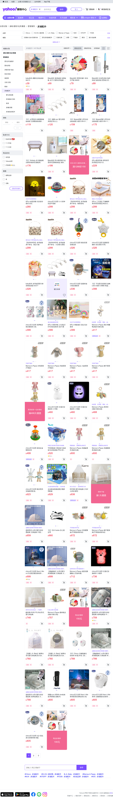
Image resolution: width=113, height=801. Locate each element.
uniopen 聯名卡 (90, 17)
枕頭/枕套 (8, 74)
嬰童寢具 (6, 57)
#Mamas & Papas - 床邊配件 (93, 774)
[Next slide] (43, 63)
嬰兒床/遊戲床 (9, 61)
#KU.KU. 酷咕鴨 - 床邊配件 (51, 774)
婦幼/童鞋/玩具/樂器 (9, 53)
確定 (17, 128)
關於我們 (78, 796)
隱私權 (102, 796)
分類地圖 (110, 796)
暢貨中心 (42, 17)
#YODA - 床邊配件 (64, 776)
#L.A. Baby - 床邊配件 (72, 774)
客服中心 (70, 796)
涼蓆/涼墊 (8, 82)
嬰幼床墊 (7, 65)
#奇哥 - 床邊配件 (97, 776)
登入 (76, 9)
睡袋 (6, 86)
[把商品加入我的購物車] (42, 89)
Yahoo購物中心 (15, 9)
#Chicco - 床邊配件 (32, 774)
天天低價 (63, 17)
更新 (111, 793)
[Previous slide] (26, 63)
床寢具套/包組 (9, 70)
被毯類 (7, 78)
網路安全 (95, 796)
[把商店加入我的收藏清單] (64, 295)
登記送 (31, 17)
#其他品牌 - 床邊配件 (81, 776)
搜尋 (81, 767)
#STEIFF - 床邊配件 (47, 776)
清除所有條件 (16, 188)
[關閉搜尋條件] (39, 9)
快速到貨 (52, 17)
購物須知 (87, 796)
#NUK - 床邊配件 (31, 776)
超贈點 (104, 17)
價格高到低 (87, 48)
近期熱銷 (97, 48)
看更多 (72, 17)
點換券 (20, 17)
